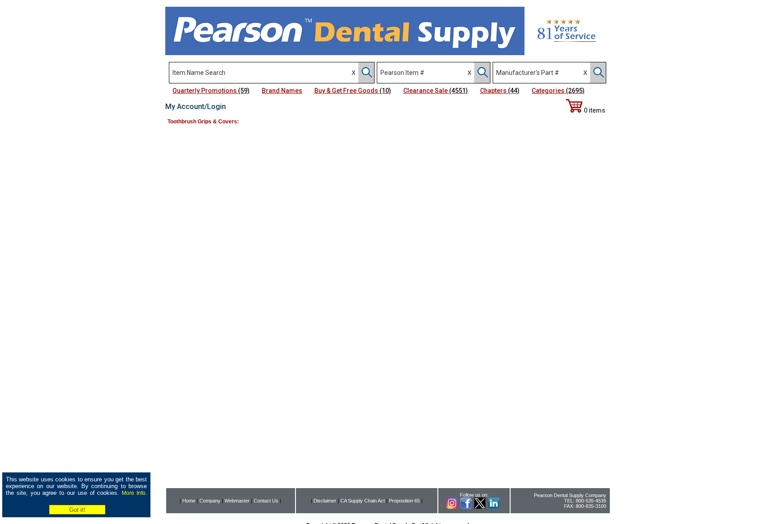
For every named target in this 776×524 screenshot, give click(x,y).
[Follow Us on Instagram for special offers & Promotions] (452, 507)
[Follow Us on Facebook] (466, 507)
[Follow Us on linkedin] (493, 507)
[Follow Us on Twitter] (479, 507)
